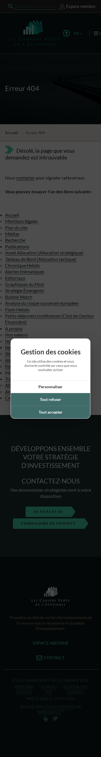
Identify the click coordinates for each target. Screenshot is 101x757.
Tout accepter (51, 412)
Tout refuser (50, 399)
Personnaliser (50, 386)
